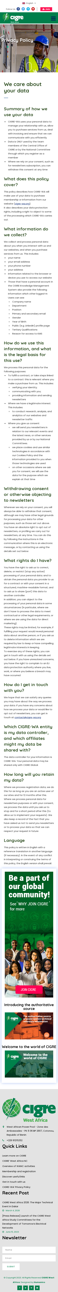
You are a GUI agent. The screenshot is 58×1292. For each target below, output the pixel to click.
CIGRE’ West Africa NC (15, 1160)
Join (47, 9)
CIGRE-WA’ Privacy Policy (16, 1187)
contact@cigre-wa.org (28, 717)
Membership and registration (19, 1171)
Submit (11, 1266)
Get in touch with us (13, 1181)
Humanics (39, 1282)
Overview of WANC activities (18, 1166)
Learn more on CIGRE (14, 1155)
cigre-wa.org (22, 203)
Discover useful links (13, 1176)
